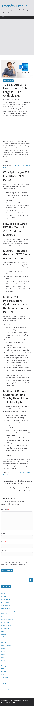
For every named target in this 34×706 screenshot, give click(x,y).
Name (4, 533)
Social (3, 669)
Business (4, 596)
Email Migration (6, 625)
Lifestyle (3, 657)
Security (3, 666)
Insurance (4, 651)
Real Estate (4, 663)
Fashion (3, 631)
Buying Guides (5, 599)
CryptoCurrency (6, 605)
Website (4, 550)
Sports (3, 674)
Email (3, 542)
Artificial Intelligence (7, 591)
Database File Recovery (8, 611)
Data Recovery (5, 608)
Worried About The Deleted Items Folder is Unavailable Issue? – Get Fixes (17, 482)
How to (3, 648)
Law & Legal (4, 654)
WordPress (13, 702)
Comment (5, 509)
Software (4, 671)
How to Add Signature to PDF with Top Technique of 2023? (18, 489)
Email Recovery (5, 628)
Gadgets (3, 637)
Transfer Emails (14, 5)
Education (4, 617)
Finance (3, 634)
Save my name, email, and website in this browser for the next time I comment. (14, 563)
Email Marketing (6, 622)
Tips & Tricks (5, 680)
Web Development (6, 689)
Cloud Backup (5, 602)
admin (17, 99)
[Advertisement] (17, 37)
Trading (3, 683)
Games (3, 640)
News (3, 660)
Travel (3, 686)
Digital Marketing (6, 614)
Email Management (8, 80)
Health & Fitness (6, 645)
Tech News (4, 677)
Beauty (3, 593)
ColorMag (4, 702)
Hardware (4, 643)
